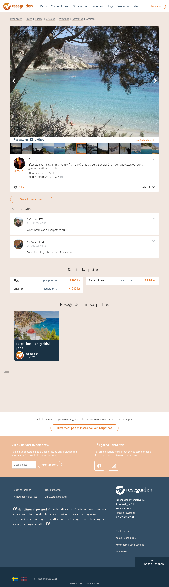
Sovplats (26, 144)
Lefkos (58, 144)
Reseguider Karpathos (25, 496)
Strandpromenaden (92, 144)
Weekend (98, 6)
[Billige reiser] (24, 579)
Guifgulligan (19, 171)
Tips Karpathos (53, 490)
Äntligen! (81, 144)
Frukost (124, 144)
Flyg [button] (110, 6)
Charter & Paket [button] (60, 6)
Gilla (21, 187)
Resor (43, 6)
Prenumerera (49, 464)
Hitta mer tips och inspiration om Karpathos (84, 428)
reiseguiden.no (76, 584)
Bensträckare (38, 144)
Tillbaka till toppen (152, 564)
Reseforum (123, 6)
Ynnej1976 (36, 219)
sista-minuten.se (92, 584)
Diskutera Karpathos (56, 496)
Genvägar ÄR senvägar (70, 144)
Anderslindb (38, 242)
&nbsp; (156, 144)
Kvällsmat (114, 144)
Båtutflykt (136, 144)
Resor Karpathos (22, 490)
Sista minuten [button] (81, 6)
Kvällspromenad (16, 144)
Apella (47, 144)
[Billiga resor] (15, 579)
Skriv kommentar (31, 199)
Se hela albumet (145, 139)
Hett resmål (103, 144)
